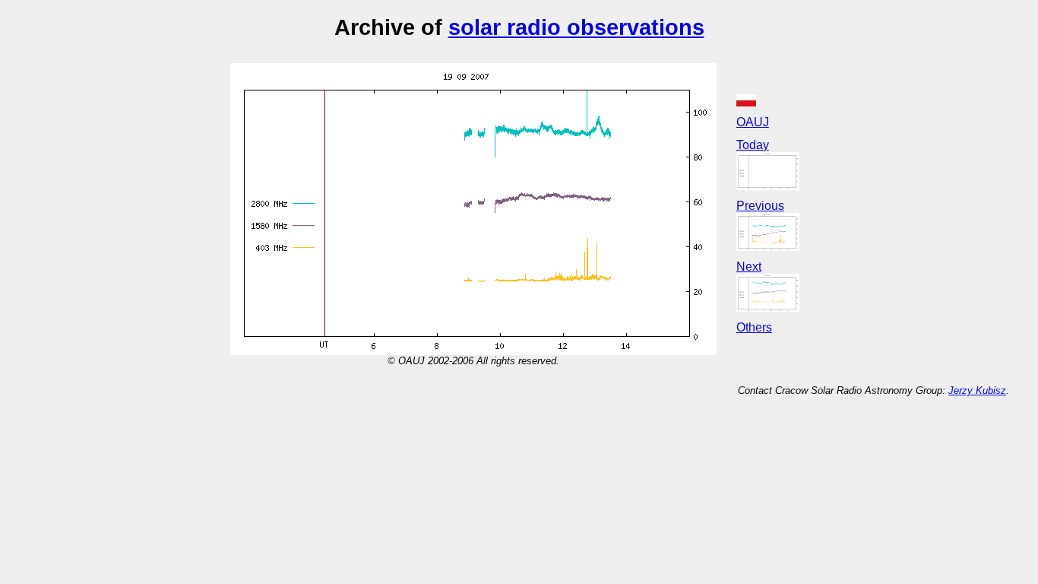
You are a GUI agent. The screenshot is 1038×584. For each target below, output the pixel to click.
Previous (760, 205)
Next (748, 266)
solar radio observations (576, 27)
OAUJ (752, 122)
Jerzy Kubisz (977, 390)
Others (754, 327)
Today (752, 144)
